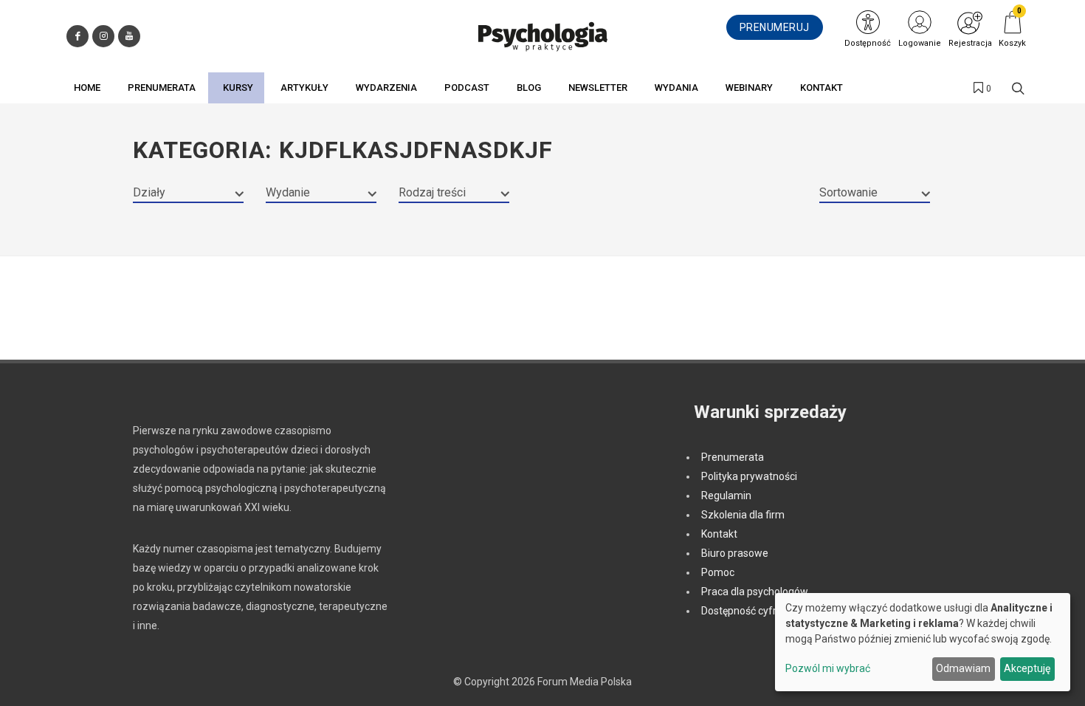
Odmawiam (963, 668)
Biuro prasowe (734, 553)
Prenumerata (732, 457)
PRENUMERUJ (775, 27)
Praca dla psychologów (754, 591)
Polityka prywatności (749, 476)
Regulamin (726, 495)
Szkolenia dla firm (743, 515)
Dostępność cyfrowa (748, 611)
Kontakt (719, 534)
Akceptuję (1027, 668)
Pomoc (717, 572)
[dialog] (922, 642)
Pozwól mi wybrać (827, 668)
